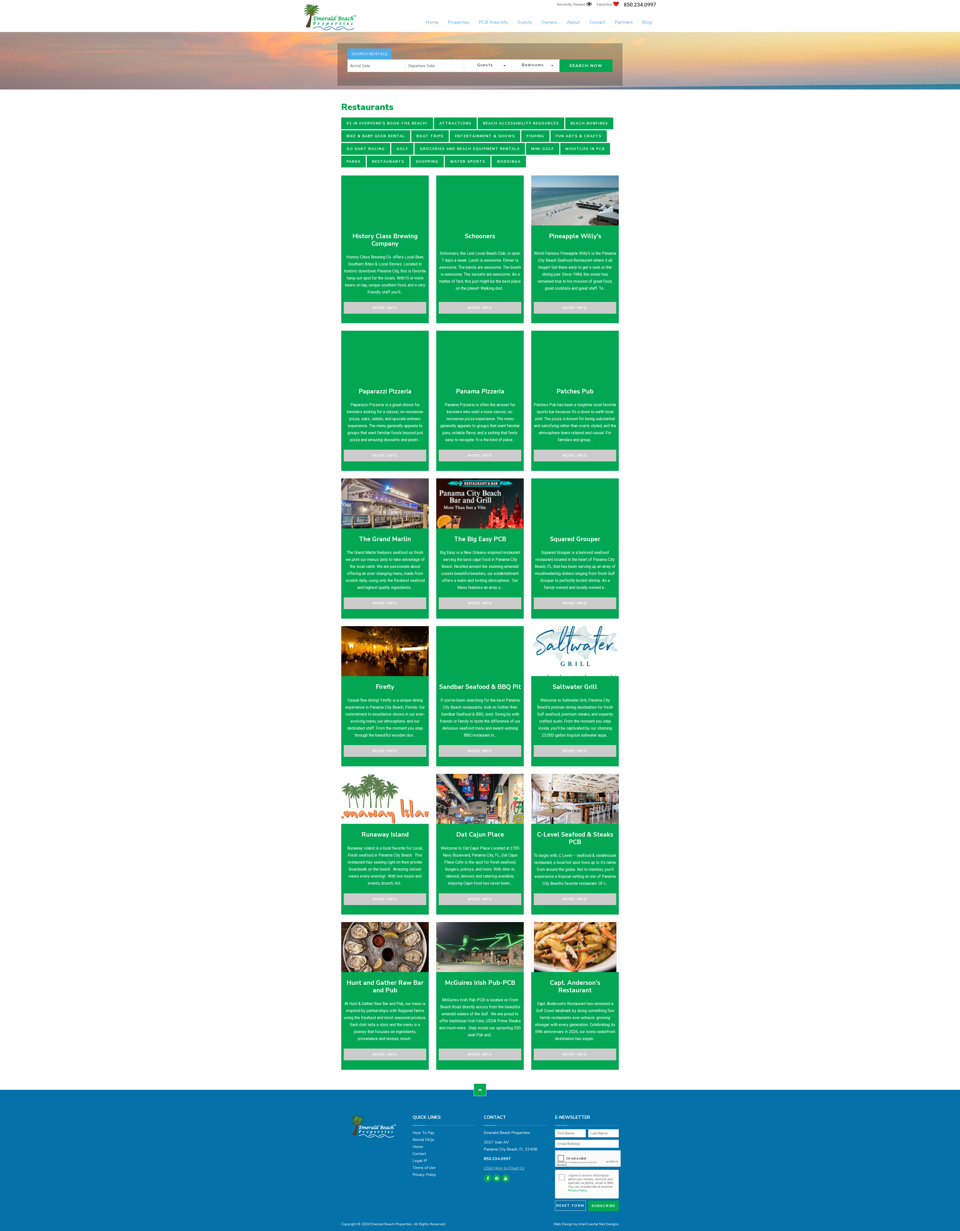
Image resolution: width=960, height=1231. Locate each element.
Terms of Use (424, 1167)
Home (432, 22)
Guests (525, 22)
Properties (459, 22)
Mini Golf (542, 148)
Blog (647, 22)
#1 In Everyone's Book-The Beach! (387, 123)
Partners (624, 22)
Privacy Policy (424, 1174)
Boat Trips (430, 136)
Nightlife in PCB (585, 148)
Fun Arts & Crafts (579, 136)
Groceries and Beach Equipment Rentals (470, 148)
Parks (353, 161)
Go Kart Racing (365, 148)
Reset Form (570, 1205)
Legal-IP (419, 1160)
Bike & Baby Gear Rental (375, 136)
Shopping (427, 161)
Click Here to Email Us (504, 1168)
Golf (402, 148)
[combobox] (488, 65)
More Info (385, 307)
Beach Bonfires (589, 123)
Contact (598, 22)
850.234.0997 (640, 4)
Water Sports (467, 161)
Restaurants (388, 161)
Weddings (509, 161)
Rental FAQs (423, 1139)
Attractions (455, 123)
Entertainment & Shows (485, 136)
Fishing (535, 136)
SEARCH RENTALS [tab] (370, 54)
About (573, 22)
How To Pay (423, 1132)
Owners (549, 22)
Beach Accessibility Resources (521, 123)
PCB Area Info (493, 22)
